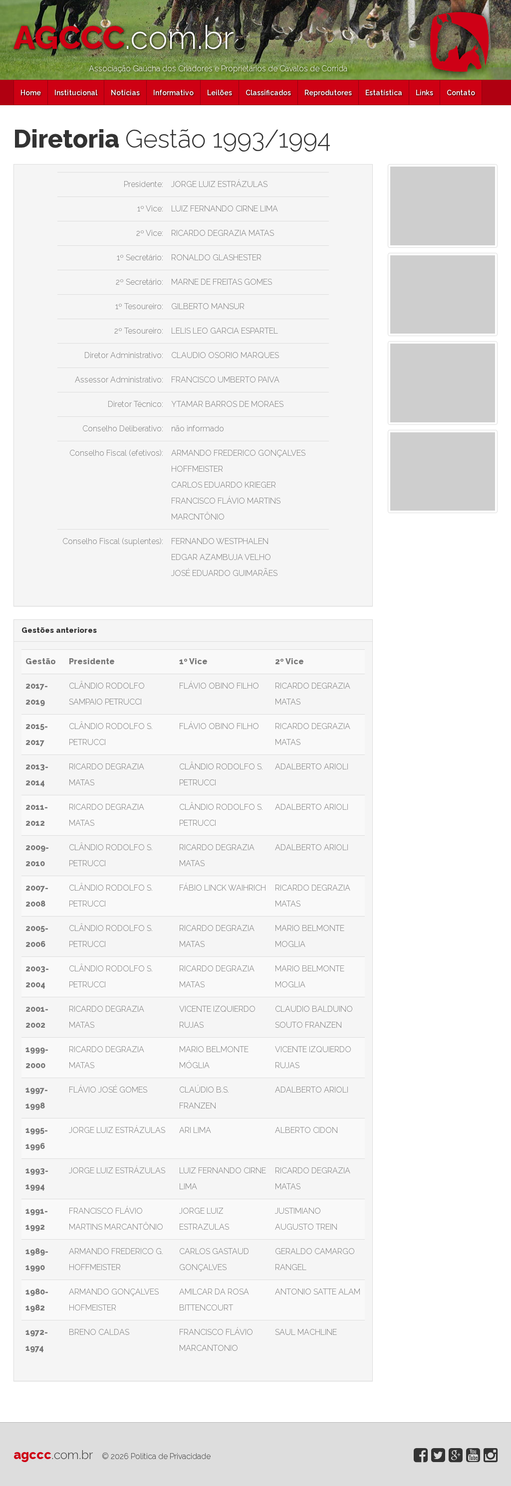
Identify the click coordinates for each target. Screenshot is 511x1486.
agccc (53, 1454)
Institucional (75, 93)
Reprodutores (328, 93)
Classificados (268, 93)
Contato (461, 93)
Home (30, 93)
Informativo (173, 93)
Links (424, 93)
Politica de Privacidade (171, 1456)
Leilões (219, 93)
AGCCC (123, 37)
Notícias (125, 93)
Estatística (383, 93)
